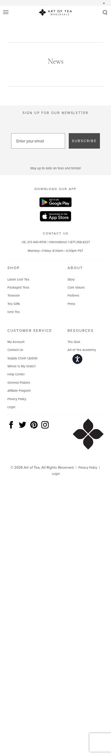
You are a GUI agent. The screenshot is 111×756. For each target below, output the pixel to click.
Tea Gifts (13, 304)
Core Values (76, 287)
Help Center (16, 374)
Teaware (13, 295)
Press (71, 304)
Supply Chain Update (22, 358)
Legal (11, 407)
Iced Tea (13, 312)
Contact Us (15, 350)
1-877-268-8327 (79, 242)
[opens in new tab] (55, 203)
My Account (15, 342)
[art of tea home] (55, 13)
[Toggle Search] (105, 13)
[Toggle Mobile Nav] (6, 13)
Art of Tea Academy (82, 350)
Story (71, 279)
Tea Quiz (74, 342)
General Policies (18, 382)
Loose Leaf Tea (18, 279)
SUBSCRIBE (84, 140)
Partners (73, 295)
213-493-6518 (36, 242)
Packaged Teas (18, 287)
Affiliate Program (19, 390)
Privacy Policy (16, 399)
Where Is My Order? (21, 366)
